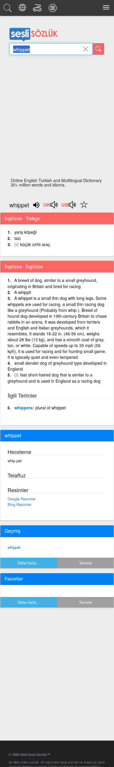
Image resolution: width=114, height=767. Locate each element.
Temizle (85, 563)
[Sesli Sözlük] (8, 9)
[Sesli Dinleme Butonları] (50, 207)
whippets (23, 408)
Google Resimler (22, 499)
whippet (14, 547)
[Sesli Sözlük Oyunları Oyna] (38, 9)
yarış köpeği (25, 232)
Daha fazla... (28, 563)
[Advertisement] (57, 118)
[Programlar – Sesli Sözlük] (53, 9)
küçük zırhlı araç (35, 244)
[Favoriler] (82, 208)
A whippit (22, 292)
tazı (17, 238)
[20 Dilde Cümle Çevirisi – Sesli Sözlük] (23, 9)
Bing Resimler (19, 504)
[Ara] (98, 49)
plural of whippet (50, 408)
